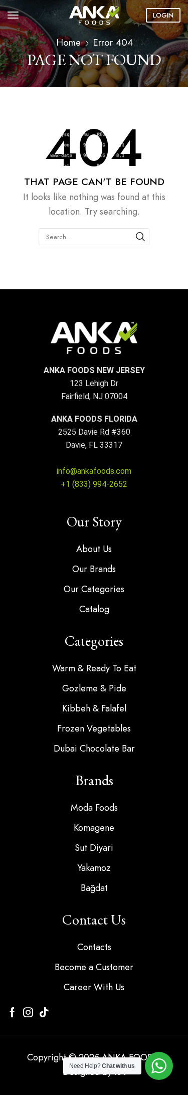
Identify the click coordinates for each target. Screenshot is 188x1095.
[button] (13, 15)
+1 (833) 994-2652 (94, 484)
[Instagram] (28, 1012)
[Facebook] (12, 1012)
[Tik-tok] (44, 1012)
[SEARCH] (140, 236)
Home (68, 42)
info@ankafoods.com (94, 471)
